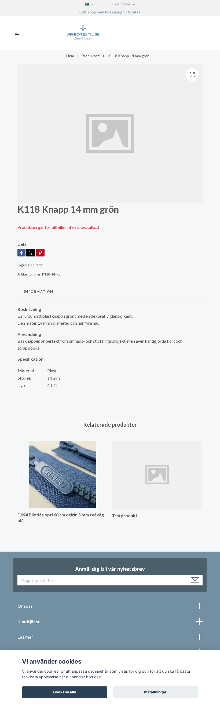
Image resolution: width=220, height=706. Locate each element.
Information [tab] (38, 291)
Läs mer (25, 636)
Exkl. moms (121, 4)
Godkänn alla (64, 692)
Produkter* (91, 55)
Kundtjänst (28, 621)
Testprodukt (124, 515)
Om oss (25, 606)
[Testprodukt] (157, 475)
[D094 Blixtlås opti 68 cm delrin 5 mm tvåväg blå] (62, 474)
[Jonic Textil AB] (114, 33)
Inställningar (155, 692)
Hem (70, 55)
